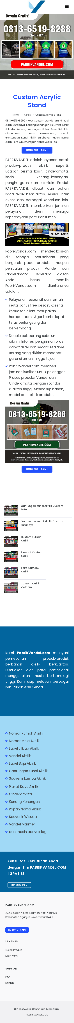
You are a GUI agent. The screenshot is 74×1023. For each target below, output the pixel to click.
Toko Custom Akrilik (30, 569)
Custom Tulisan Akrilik (31, 538)
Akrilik (27, 114)
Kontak (9, 983)
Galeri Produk (13, 950)
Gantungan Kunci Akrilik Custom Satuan (42, 507)
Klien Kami (11, 956)
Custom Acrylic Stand (37, 101)
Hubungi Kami (37, 150)
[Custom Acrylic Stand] (37, 9)
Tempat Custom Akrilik (31, 554)
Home (16, 114)
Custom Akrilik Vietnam (30, 585)
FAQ (7, 977)
